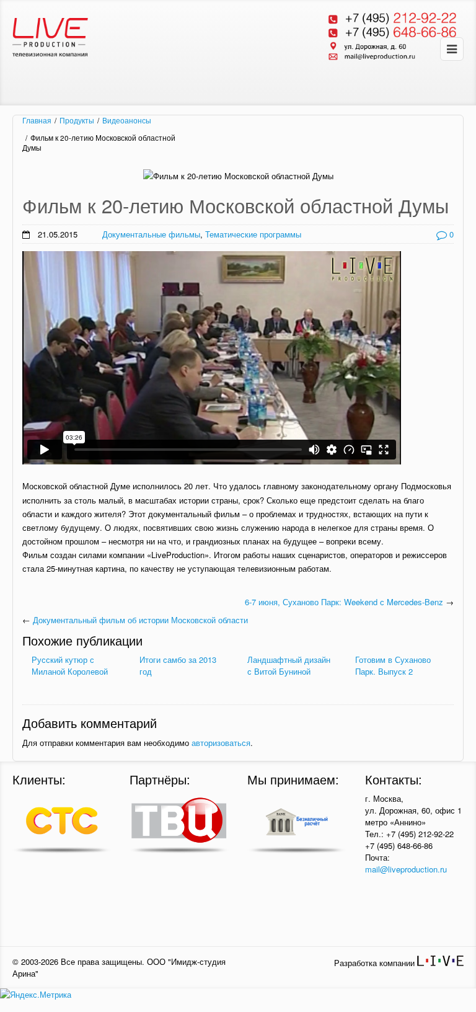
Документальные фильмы (151, 234)
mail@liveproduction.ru (406, 869)
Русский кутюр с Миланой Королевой (70, 665)
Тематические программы (253, 234)
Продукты (77, 120)
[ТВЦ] (179, 824)
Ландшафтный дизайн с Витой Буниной (288, 665)
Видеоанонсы (126, 120)
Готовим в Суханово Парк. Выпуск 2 (393, 665)
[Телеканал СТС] (61, 824)
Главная (36, 120)
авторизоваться (221, 742)
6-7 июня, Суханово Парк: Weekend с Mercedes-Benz (344, 602)
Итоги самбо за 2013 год (177, 665)
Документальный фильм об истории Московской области (140, 620)
